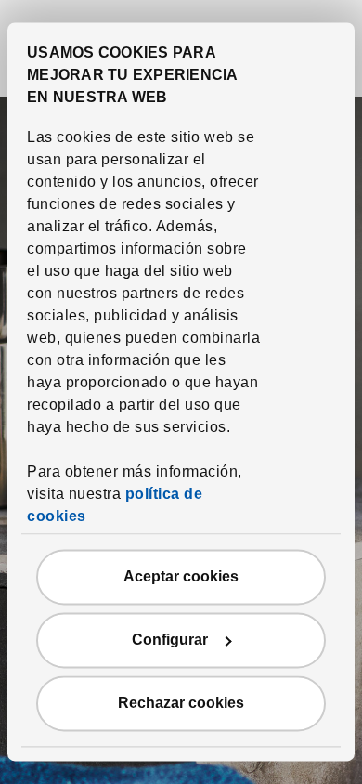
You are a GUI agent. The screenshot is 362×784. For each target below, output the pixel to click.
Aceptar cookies (181, 577)
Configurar (170, 640)
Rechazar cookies (181, 704)
